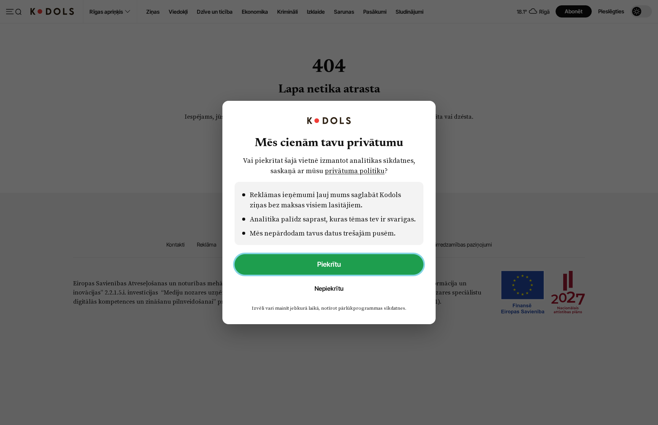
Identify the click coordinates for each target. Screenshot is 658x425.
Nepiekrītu (329, 288)
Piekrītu (329, 264)
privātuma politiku (355, 170)
